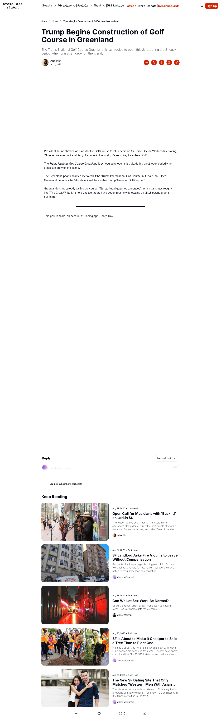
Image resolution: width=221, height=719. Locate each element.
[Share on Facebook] (146, 62)
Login (53, 484)
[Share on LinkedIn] (169, 62)
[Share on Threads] (161, 62)
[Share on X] (154, 62)
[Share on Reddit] (177, 62)
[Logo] (12, 6)
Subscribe (64, 484)
